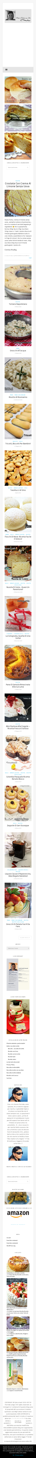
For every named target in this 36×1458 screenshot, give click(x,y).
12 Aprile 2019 (18, 781)
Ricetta (22, 95)
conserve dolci (18, 633)
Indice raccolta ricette (13, 1046)
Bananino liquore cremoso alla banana (17, 1389)
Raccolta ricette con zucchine (15, 1070)
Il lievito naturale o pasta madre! (16, 1043)
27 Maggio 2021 (18, 446)
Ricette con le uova (18, 922)
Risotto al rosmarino (18, 397)
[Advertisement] (18, 48)
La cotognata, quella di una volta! (18, 637)
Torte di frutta (23, 155)
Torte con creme (18, 1313)
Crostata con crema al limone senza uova (18, 185)
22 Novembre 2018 (18, 878)
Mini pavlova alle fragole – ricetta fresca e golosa (18, 727)
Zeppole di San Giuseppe (18, 825)
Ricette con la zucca (12, 1075)
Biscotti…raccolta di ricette (16, 1048)
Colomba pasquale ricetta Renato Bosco (18, 778)
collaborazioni (12, 870)
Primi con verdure (20, 395)
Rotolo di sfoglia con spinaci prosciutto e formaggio (18, 128)
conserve (9, 633)
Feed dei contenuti (12, 1240)
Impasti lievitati (23, 93)
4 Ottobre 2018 (18, 929)
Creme (7, 534)
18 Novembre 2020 (18, 592)
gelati (15, 93)
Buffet (9, 93)
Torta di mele (18, 157)
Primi (17, 348)
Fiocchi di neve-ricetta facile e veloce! (18, 538)
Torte (15, 155)
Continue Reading (11, 250)
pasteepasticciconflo (22, 255)
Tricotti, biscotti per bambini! (18, 444)
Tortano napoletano (18, 304)
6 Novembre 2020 (18, 640)
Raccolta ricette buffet (13, 1067)
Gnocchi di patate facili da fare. (18, 925)
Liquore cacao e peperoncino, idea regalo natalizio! (18, 875)
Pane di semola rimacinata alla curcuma (18, 686)
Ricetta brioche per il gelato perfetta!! (18, 100)
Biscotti (15, 441)
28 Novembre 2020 (18, 541)
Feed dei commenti (12, 1243)
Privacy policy (19, 1455)
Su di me (9, 1078)
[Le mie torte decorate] (18, 1016)
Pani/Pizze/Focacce (12, 95)
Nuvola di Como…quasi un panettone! (18, 588)
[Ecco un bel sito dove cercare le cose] (18, 1214)
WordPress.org (11, 1246)
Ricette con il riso (13, 1051)
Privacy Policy (11, 1065)
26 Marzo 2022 (18, 306)
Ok (13, 1455)
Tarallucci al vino (18, 490)
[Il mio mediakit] (18, 974)
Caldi (14, 123)
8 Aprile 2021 (18, 493)
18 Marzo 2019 (18, 828)
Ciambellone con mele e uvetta (15, 1273)
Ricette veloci (12, 1059)
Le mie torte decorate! (13, 1062)
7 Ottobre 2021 (18, 353)
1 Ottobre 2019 (18, 689)
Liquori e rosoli (23, 870)
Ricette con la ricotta (14, 1054)
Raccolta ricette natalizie (14, 1073)
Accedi (9, 1238)
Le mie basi (16, 1311)
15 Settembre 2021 (18, 399)
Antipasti (9, 123)
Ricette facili (11, 1057)
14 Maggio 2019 (18, 731)
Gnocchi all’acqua (18, 351)
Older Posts (24, 937)
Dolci (21, 441)
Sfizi (25, 488)
